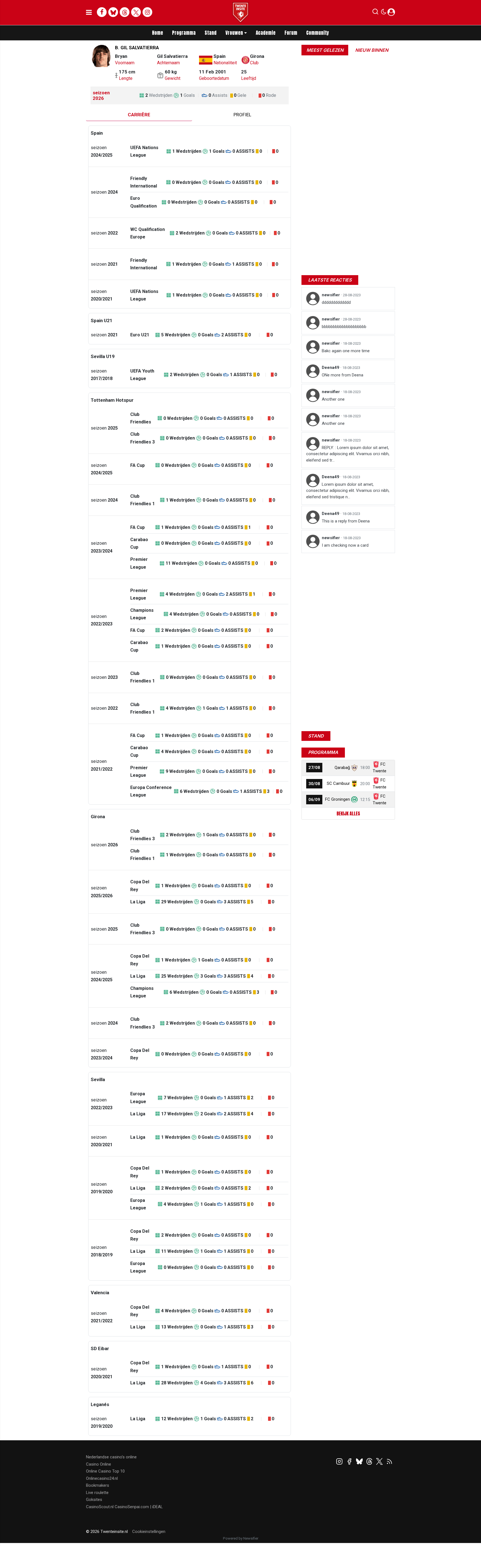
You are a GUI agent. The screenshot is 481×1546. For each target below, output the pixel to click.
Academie (266, 32)
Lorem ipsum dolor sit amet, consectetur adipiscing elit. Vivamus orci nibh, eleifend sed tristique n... (347, 490)
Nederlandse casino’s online (111, 1456)
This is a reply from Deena (346, 521)
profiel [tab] (242, 114)
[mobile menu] (89, 12)
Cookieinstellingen (148, 1531)
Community (317, 32)
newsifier (331, 294)
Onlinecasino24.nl (102, 1478)
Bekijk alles (348, 813)
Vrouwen (234, 32)
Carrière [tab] (139, 114)
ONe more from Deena (342, 375)
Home (157, 32)
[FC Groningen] (354, 799)
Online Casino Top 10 (105, 1471)
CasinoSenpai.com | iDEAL (139, 1506)
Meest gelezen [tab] (324, 50)
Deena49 (331, 367)
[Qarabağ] (354, 767)
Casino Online (98, 1464)
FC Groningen (337, 799)
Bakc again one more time (346, 350)
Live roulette (97, 1492)
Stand (211, 32)
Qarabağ (342, 767)
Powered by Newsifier (240, 1538)
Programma (184, 32)
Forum (290, 32)
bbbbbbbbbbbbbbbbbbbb (344, 326)
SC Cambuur (338, 783)
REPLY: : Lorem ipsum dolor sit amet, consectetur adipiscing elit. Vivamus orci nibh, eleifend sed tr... (347, 454)
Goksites (94, 1499)
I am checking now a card (345, 545)
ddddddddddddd (336, 302)
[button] (375, 12)
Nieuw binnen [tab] (371, 50)
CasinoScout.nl (100, 1506)
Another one (333, 399)
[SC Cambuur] (354, 783)
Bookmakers (97, 1485)
